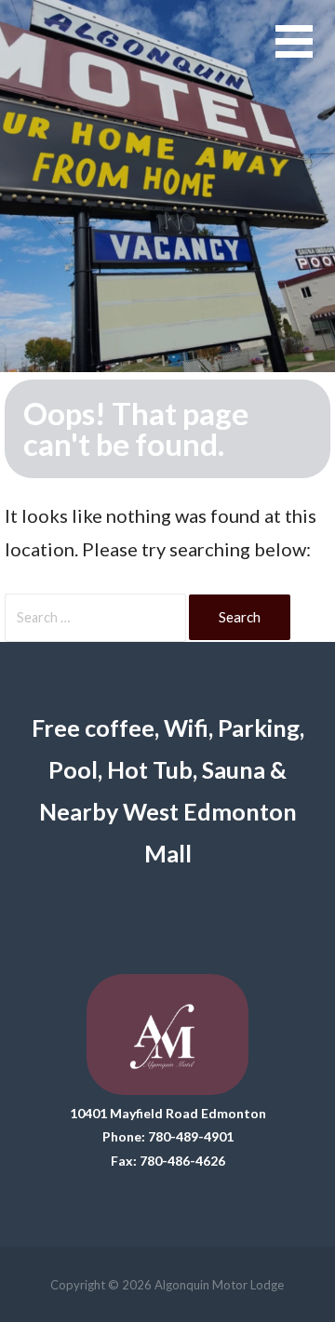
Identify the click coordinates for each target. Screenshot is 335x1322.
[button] (305, 53)
